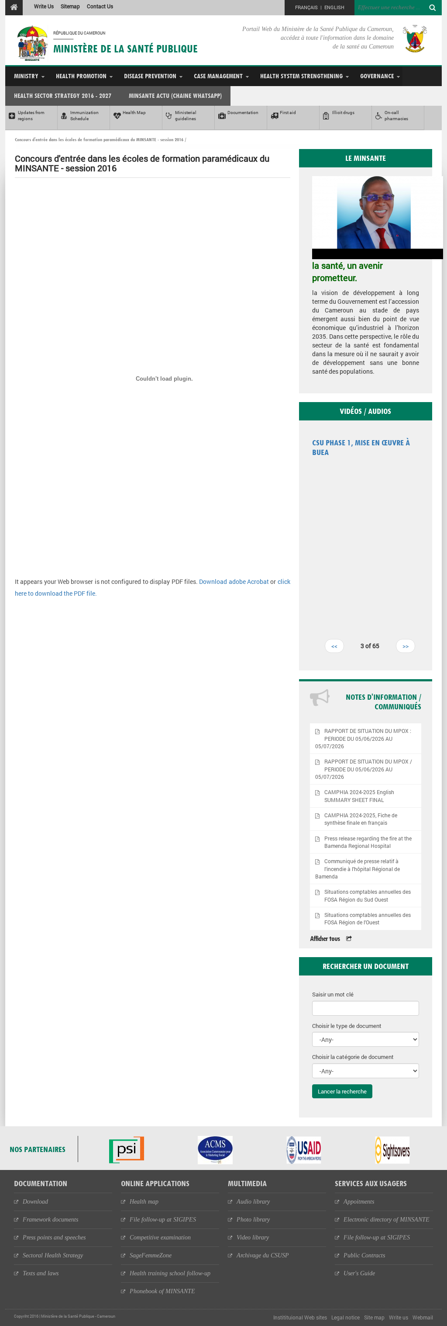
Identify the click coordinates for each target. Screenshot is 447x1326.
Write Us (44, 6)
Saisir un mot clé (333, 994)
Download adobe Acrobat (234, 581)
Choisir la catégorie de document (353, 1057)
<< (334, 646)
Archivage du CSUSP (263, 1255)
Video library (253, 1237)
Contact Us (100, 6)
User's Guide (359, 1273)
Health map (144, 1201)
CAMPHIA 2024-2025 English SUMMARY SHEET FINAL (359, 795)
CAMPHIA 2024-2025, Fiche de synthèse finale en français (360, 819)
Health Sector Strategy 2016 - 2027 (62, 95)
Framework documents (50, 1219)
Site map (374, 1317)
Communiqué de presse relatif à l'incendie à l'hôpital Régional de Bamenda (357, 868)
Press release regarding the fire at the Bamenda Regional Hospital (368, 842)
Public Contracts (364, 1255)
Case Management (218, 76)
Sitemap (70, 6)
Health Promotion (81, 76)
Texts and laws (40, 1273)
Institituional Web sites (300, 1317)
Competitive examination (160, 1237)
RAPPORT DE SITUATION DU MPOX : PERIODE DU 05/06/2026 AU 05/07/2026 (363, 738)
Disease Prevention (150, 76)
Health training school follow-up (170, 1273)
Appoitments (359, 1201)
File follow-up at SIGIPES (163, 1219)
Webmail (423, 1317)
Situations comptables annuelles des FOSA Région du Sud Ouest (367, 895)
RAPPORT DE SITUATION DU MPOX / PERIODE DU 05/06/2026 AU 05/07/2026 (364, 769)
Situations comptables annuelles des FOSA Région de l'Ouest (367, 918)
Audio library (253, 1201)
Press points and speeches (54, 1237)
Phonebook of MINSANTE (162, 1291)
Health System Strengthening (301, 76)
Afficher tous (325, 938)
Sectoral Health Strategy (53, 1255)
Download (35, 1201)
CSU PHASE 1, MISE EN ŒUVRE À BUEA (361, 447)
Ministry (26, 76)
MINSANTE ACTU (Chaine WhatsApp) (175, 95)
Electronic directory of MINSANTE (387, 1219)
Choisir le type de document (347, 1026)
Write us (398, 1317)
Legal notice (345, 1317)
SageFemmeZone (151, 1255)
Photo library (253, 1219)
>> (405, 646)
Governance (377, 76)
